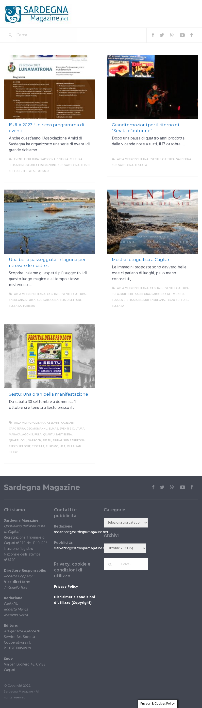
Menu (183, 7)
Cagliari (53, 294)
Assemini (53, 422)
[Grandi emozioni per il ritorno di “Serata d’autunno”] (152, 87)
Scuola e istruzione (41, 165)
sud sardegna (68, 165)
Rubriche (127, 294)
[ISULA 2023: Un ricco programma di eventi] (49, 87)
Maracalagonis (21, 434)
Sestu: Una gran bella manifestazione (48, 394)
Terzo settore (71, 300)
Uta (63, 446)
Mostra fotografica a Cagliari (141, 259)
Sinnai (57, 440)
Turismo (42, 171)
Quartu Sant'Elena (57, 434)
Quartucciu (18, 440)
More (86, 177)
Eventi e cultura (26, 159)
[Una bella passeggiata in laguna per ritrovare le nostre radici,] (49, 221)
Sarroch (34, 440)
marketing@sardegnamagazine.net (81, 548)
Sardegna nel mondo (168, 294)
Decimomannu (37, 428)
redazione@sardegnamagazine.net (81, 532)
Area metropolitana (132, 159)
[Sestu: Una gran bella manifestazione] (49, 356)
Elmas (53, 428)
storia (30, 300)
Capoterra (17, 428)
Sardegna (47, 159)
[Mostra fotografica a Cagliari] (152, 221)
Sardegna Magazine (42, 487)
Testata (28, 171)
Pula (115, 294)
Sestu (47, 440)
